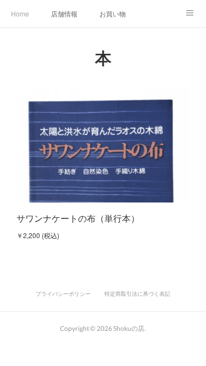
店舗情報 (64, 13)
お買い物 (112, 13)
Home (20, 13)
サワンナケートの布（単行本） (78, 218)
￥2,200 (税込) (37, 235)
